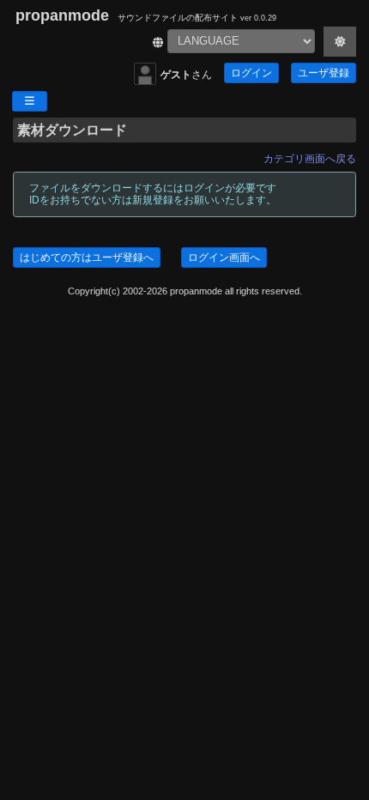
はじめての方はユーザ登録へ (87, 258)
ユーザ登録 (323, 73)
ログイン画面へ (224, 258)
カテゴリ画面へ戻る (309, 159)
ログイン (251, 73)
